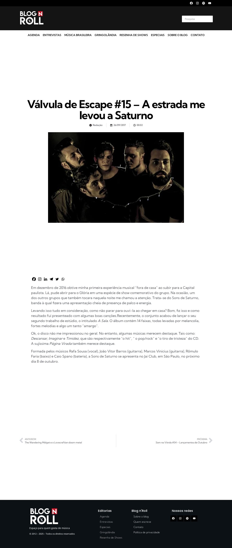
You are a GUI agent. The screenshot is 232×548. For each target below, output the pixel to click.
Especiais (158, 35)
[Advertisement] (112, 18)
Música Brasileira (78, 35)
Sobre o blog (178, 35)
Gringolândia (106, 35)
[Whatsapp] (62, 279)
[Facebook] (191, 3)
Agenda (34, 35)
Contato (197, 35)
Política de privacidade (146, 532)
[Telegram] (51, 279)
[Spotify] (203, 3)
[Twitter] (57, 279)
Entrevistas (52, 35)
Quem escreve (142, 521)
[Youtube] (209, 3)
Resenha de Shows (134, 35)
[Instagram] (197, 3)
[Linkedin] (45, 279)
